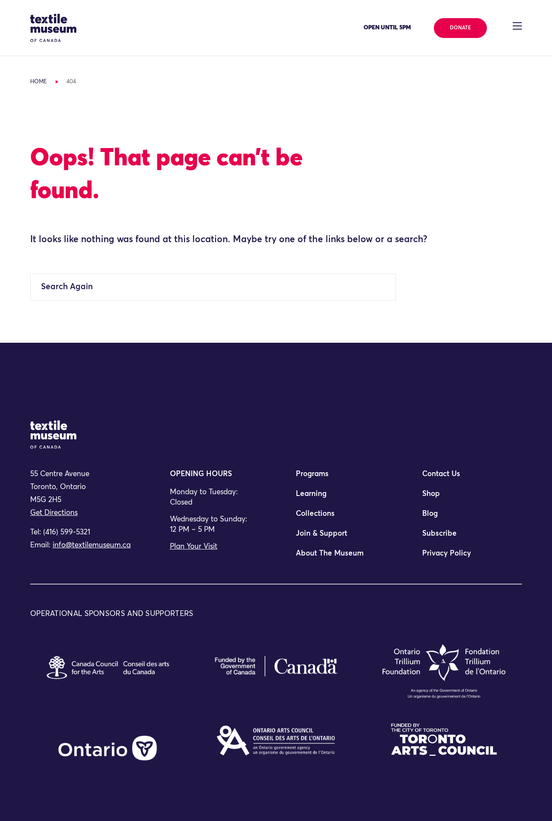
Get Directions (54, 513)
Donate (460, 28)
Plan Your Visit (193, 546)
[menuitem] (339, 478)
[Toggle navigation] (517, 26)
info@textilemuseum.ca (92, 545)
